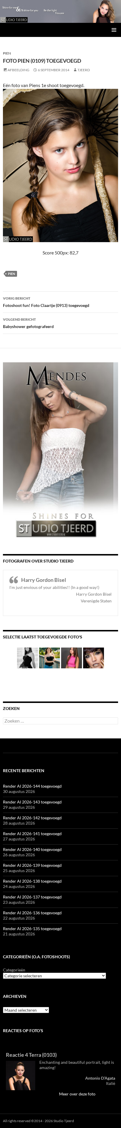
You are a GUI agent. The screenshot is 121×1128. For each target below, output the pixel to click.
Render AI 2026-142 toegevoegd (32, 817)
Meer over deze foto (77, 1093)
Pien (7, 53)
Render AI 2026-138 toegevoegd (32, 881)
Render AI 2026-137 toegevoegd (32, 896)
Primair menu (114, 30)
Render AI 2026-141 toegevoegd (32, 833)
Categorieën (14, 969)
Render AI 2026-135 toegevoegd (32, 928)
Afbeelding (18, 70)
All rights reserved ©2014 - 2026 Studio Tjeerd (38, 1121)
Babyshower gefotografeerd (28, 323)
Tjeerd (84, 70)
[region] (60, 11)
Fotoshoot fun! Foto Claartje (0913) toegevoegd (46, 302)
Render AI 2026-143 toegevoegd (32, 801)
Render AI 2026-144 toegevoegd (32, 786)
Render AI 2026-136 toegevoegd (32, 912)
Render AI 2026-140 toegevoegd (32, 849)
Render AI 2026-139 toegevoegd (32, 865)
